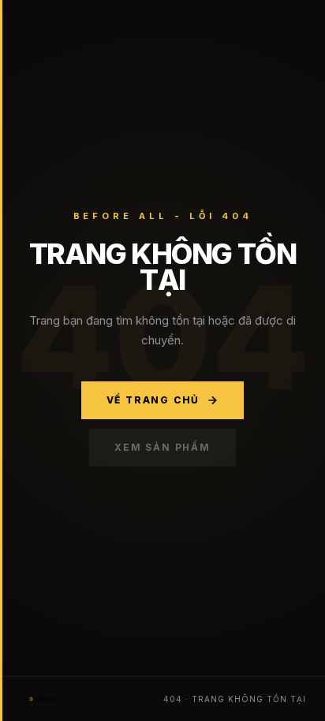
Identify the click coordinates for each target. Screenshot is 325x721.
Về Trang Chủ (153, 400)
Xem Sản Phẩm (162, 447)
